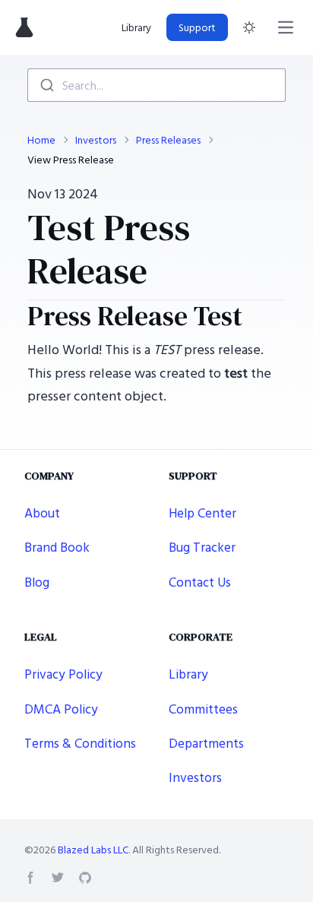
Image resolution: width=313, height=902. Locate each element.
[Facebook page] (30, 878)
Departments (206, 742)
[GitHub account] (85, 878)
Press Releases (168, 139)
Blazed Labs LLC (93, 849)
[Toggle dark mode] (249, 27)
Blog (36, 581)
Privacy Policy (63, 673)
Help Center (202, 512)
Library (136, 27)
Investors (95, 139)
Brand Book (57, 546)
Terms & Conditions (80, 742)
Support (197, 27)
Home (41, 139)
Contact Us (200, 581)
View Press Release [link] (70, 159)
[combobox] (156, 85)
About (42, 512)
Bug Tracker (202, 546)
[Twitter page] (58, 878)
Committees (203, 708)
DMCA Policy (61, 708)
